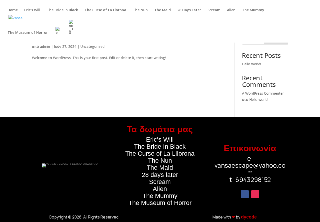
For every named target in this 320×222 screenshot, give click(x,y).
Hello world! (251, 64)
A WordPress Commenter (263, 93)
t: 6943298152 (250, 179)
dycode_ (250, 216)
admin (45, 46)
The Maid (160, 167)
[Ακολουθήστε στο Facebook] (245, 194)
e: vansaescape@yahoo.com (250, 165)
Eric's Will (160, 139)
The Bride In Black (160, 146)
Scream (160, 181)
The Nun (160, 160)
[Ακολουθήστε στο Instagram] (255, 194)
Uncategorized (92, 46)
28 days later (160, 174)
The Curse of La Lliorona (159, 153)
